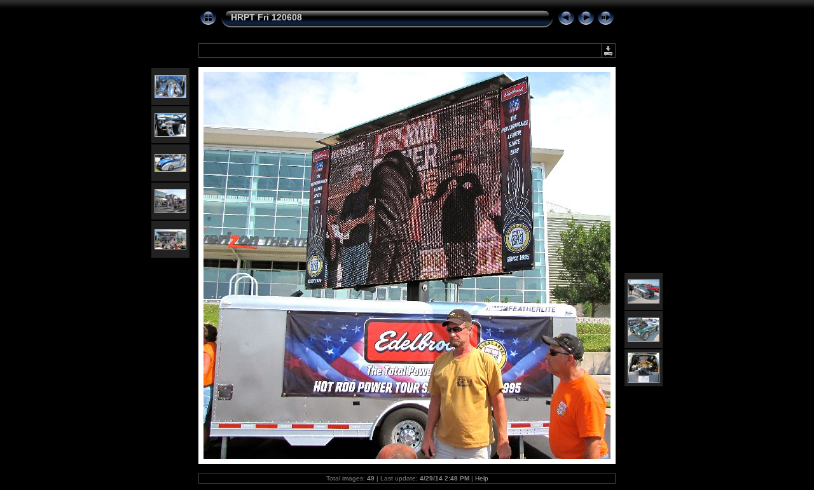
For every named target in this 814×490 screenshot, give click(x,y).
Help (481, 478)
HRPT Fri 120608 (266, 17)
